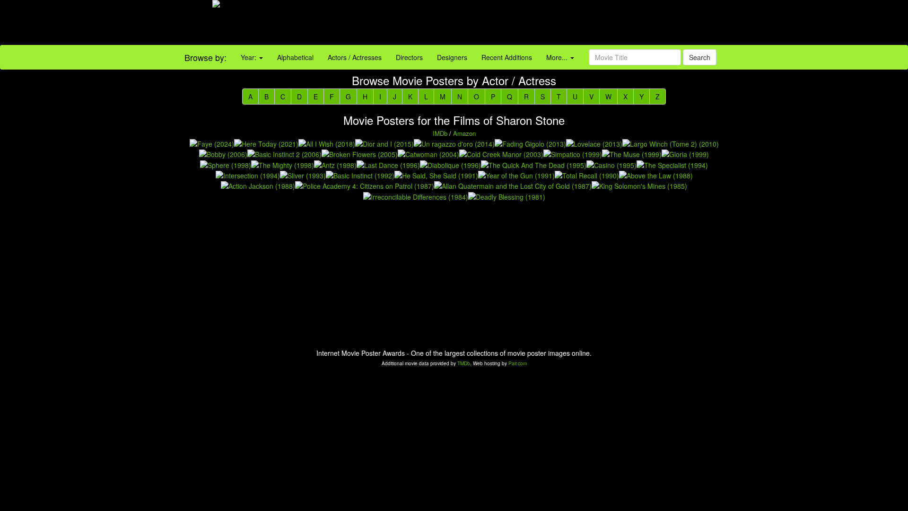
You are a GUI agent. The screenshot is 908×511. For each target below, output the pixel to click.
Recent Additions (506, 57)
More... (557, 57)
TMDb (463, 363)
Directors (409, 57)
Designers (452, 57)
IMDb (440, 133)
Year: (249, 57)
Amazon (464, 133)
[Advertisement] (567, 23)
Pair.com (517, 363)
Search (699, 57)
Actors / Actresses (355, 57)
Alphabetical (295, 57)
